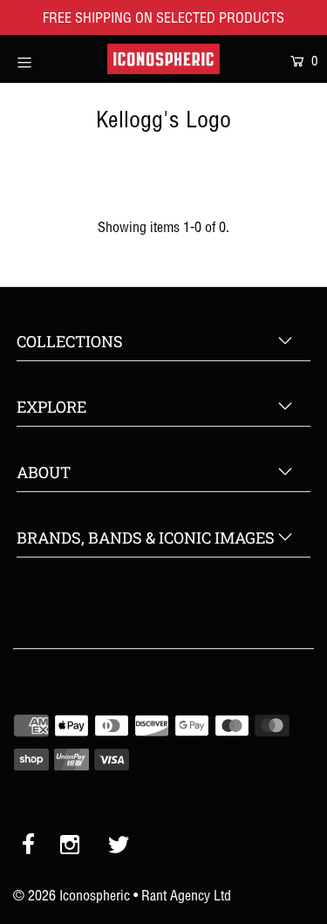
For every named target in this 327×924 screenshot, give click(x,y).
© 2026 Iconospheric (71, 895)
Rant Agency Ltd (186, 895)
